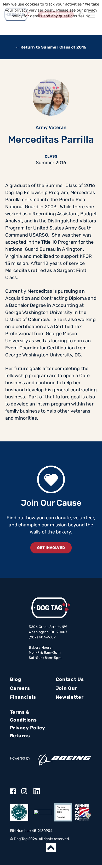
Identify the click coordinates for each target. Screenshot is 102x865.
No (88, 16)
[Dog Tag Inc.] (43, 812)
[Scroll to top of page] (51, 847)
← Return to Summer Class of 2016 (50, 47)
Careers (20, 688)
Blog (15, 679)
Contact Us (70, 679)
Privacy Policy (27, 728)
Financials (23, 697)
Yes (81, 16)
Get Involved (51, 548)
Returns (20, 736)
